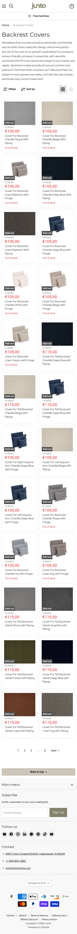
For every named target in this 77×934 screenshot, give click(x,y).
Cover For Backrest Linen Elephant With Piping (17, 250)
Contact (10, 915)
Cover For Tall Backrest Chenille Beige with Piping (19, 413)
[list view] (71, 89)
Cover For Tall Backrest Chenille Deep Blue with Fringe (56, 413)
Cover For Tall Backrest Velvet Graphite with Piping (56, 625)
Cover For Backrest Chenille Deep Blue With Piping (56, 195)
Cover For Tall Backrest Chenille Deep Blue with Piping (56, 360)
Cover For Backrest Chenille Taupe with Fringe (54, 519)
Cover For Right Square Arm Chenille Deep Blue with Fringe (19, 466)
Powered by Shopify (38, 927)
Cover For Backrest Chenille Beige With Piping (54, 139)
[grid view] (63, 89)
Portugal (37, 883)
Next (54, 750)
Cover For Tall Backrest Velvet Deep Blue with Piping (56, 678)
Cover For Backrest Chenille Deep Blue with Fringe (56, 250)
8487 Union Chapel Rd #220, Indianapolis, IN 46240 (35, 853)
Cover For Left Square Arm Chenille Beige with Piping (56, 466)
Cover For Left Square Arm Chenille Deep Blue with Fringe (19, 519)
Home (5, 25)
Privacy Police (49, 919)
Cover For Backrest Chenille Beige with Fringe (54, 305)
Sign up (58, 812)
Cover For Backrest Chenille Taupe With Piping (17, 139)
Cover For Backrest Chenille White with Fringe (16, 305)
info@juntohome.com (18, 868)
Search (23, 915)
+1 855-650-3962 (16, 860)
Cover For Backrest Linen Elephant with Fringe (17, 195)
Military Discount (29, 919)
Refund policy (59, 915)
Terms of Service (39, 915)
